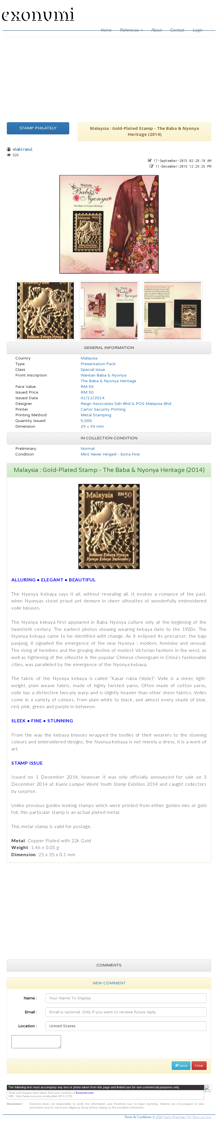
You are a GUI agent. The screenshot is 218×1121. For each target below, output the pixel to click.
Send (182, 1066)
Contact (177, 30)
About (156, 30)
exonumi (39, 15)
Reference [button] (130, 30)
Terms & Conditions (138, 1117)
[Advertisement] (109, 78)
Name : (30, 998)
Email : (31, 1012)
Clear (199, 1066)
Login (198, 30)
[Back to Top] (207, 1088)
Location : (27, 1026)
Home (106, 30)
